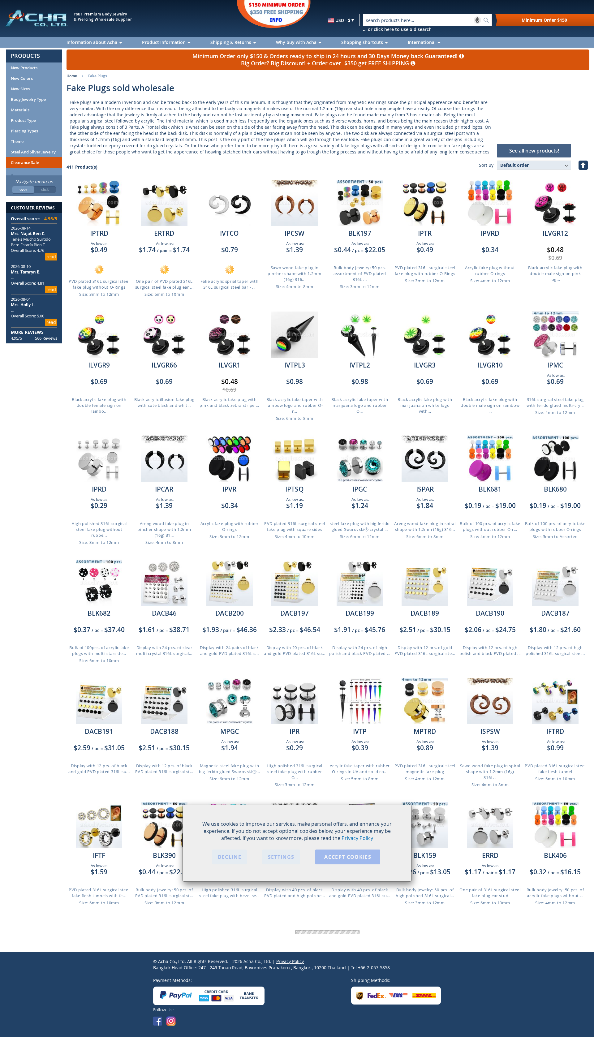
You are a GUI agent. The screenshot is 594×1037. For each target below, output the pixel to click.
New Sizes (20, 89)
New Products (24, 68)
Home (72, 76)
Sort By (486, 165)
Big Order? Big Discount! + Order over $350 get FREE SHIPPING (326, 63)
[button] (341, 20)
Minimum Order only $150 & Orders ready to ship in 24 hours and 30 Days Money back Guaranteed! (325, 56)
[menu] (328, 42)
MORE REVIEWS (27, 332)
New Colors (22, 78)
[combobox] (427, 20)
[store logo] (36, 18)
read (51, 257)
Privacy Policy (357, 837)
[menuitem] (99, 42)
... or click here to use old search (397, 29)
